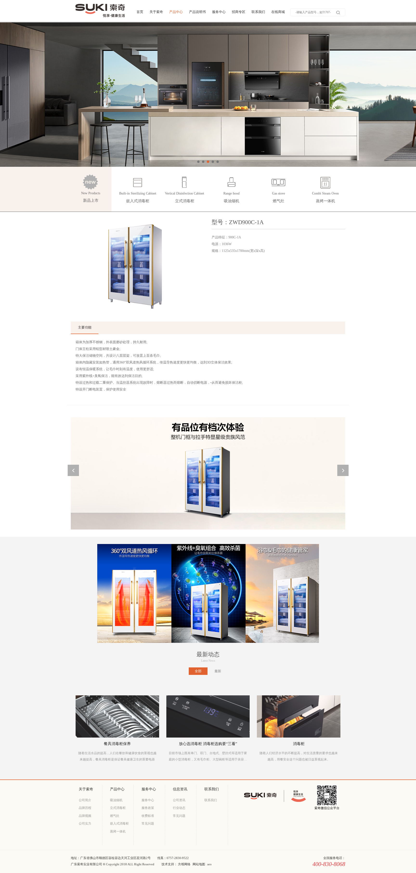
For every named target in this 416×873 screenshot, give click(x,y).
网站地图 (199, 864)
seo (209, 864)
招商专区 (238, 12)
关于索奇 (156, 12)
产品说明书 (197, 12)
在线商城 (278, 12)
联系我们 (258, 12)
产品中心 (176, 12)
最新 (217, 671)
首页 (139, 12)
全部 (198, 671)
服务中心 (219, 12)
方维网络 (184, 864)
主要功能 (84, 327)
